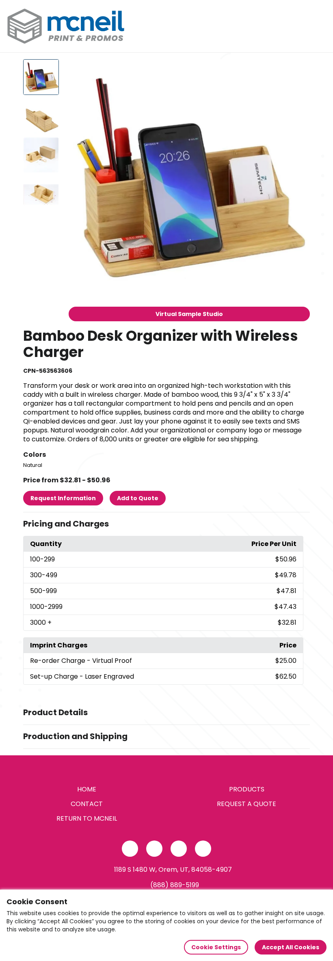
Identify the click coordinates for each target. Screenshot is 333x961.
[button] (166, 524)
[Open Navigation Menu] (319, 26)
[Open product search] (302, 26)
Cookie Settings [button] (216, 947)
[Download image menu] (299, 69)
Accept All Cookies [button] (290, 947)
